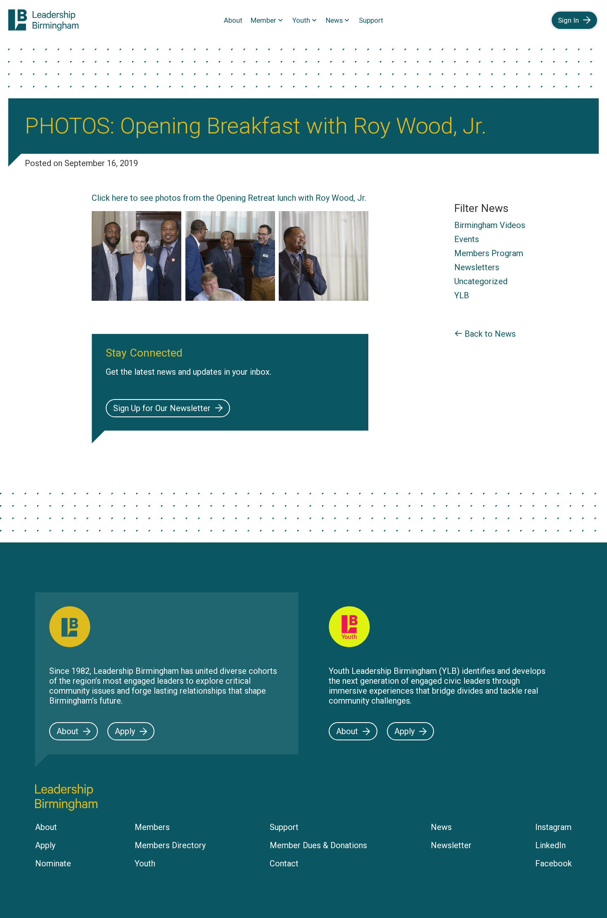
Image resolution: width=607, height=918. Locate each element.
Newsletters (476, 267)
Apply (125, 731)
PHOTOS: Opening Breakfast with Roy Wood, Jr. (256, 126)
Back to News (489, 334)
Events (466, 239)
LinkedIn (550, 845)
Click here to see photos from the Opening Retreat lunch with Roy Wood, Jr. (230, 198)
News (334, 20)
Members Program (488, 253)
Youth (301, 20)
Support (371, 20)
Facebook (553, 863)
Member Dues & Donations (318, 845)
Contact (284, 863)
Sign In (568, 20)
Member (263, 20)
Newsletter (451, 845)
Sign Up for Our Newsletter (162, 408)
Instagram (553, 827)
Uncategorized (480, 281)
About (233, 20)
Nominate (53, 863)
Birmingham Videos (489, 225)
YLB (461, 295)
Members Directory (170, 845)
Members (152, 827)
